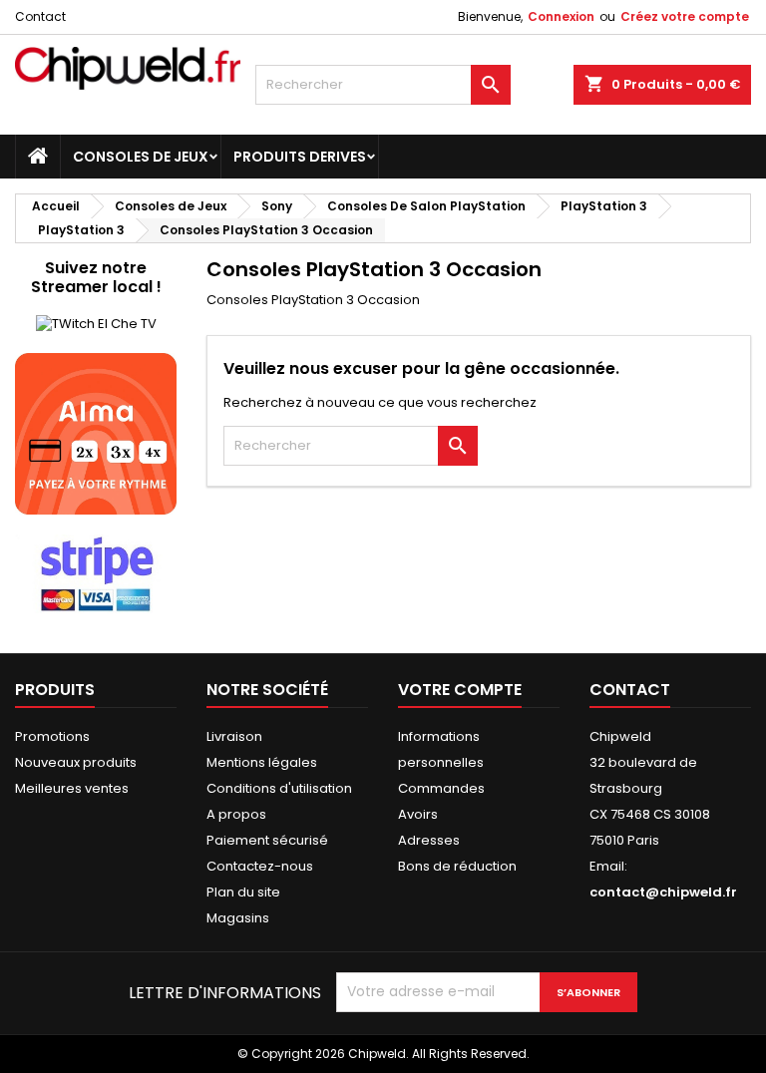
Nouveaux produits (76, 762)
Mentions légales (261, 762)
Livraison (234, 736)
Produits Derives (299, 157)
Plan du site (243, 892)
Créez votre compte (684, 16)
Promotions (52, 736)
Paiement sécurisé (267, 840)
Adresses (429, 840)
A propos (236, 814)
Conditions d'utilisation (279, 788)
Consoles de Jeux (140, 157)
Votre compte (460, 689)
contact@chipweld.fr (663, 892)
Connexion (561, 16)
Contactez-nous (259, 866)
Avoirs (418, 814)
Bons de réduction (457, 866)
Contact (40, 16)
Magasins (237, 917)
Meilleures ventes (72, 788)
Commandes (441, 788)
